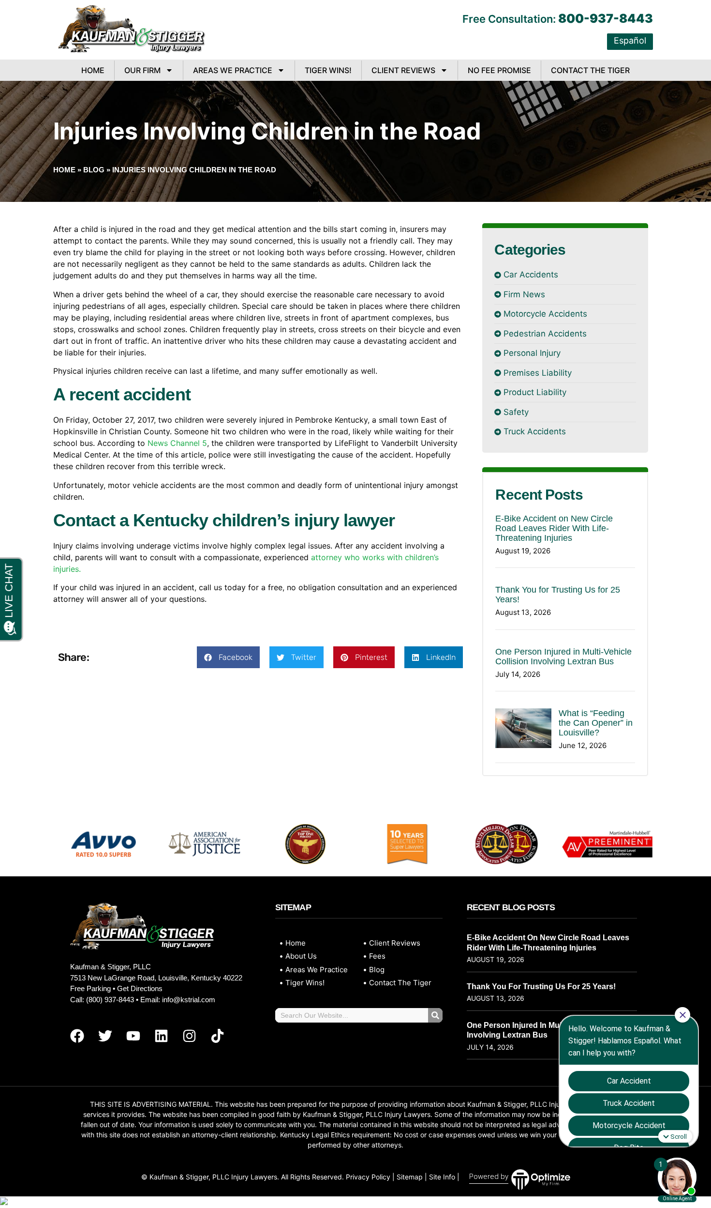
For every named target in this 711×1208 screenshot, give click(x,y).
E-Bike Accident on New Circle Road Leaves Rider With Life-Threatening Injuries (554, 528)
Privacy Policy (368, 1177)
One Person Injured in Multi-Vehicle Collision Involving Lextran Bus (563, 656)
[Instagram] (189, 1036)
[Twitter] (105, 1036)
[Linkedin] (161, 1036)
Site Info (442, 1177)
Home (92, 70)
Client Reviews (403, 70)
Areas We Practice (232, 70)
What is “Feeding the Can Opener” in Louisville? (596, 722)
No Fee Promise (499, 70)
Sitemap (410, 1177)
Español (630, 40)
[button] (228, 657)
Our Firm (142, 70)
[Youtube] (133, 1036)
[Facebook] (77, 1036)
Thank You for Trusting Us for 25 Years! (541, 986)
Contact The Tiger (590, 70)
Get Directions (140, 988)
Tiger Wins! (328, 70)
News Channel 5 (177, 443)
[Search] (435, 1015)
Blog (93, 170)
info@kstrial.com (188, 999)
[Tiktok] (217, 1036)
